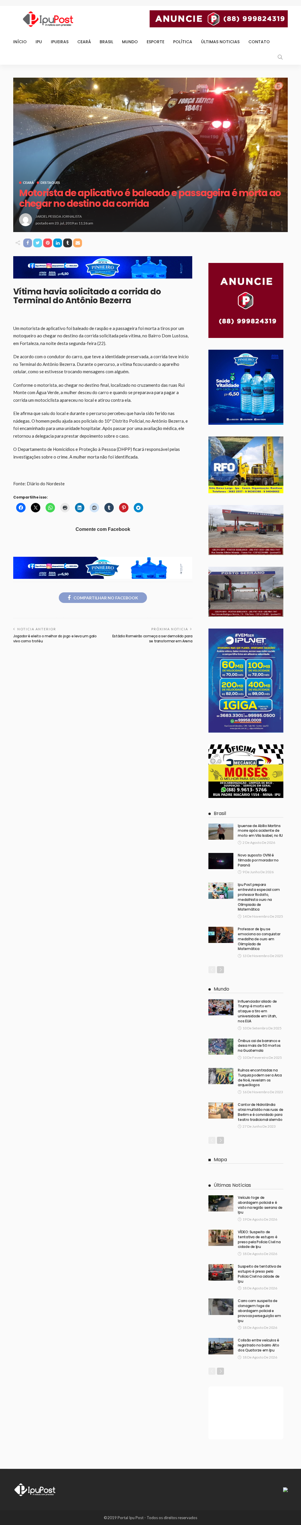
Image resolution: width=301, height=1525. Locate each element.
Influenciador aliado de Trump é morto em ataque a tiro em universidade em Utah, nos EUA (257, 1011)
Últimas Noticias (220, 42)
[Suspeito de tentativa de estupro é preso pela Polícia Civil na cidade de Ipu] (220, 1272)
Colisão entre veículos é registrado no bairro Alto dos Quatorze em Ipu (258, 1345)
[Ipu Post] (35, 1489)
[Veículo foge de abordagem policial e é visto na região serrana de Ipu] (220, 1203)
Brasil (106, 42)
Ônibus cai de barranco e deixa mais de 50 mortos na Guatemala (259, 1045)
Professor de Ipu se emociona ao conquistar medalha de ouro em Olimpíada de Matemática (259, 938)
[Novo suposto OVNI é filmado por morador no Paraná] (220, 861)
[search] (280, 57)
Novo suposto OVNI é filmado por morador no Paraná (258, 860)
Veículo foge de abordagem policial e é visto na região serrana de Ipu (260, 1205)
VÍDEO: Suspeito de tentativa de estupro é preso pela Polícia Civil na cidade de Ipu (259, 1239)
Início (20, 42)
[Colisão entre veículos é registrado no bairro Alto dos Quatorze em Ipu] (220, 1346)
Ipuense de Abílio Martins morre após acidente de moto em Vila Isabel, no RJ (260, 830)
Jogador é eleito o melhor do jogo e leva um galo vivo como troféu (55, 639)
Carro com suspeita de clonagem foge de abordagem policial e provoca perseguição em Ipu (259, 1310)
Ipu (39, 42)
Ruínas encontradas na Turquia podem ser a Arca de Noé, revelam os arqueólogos (260, 1077)
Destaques (50, 182)
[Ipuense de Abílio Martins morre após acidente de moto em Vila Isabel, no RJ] (220, 832)
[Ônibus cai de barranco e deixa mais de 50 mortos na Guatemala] (220, 1047)
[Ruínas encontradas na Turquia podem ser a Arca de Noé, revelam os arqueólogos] (220, 1076)
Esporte (155, 42)
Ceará (84, 42)
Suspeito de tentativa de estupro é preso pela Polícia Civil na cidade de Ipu (259, 1274)
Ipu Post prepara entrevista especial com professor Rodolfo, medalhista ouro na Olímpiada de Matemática (259, 897)
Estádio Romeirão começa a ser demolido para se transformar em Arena (152, 639)
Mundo (130, 42)
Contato (259, 42)
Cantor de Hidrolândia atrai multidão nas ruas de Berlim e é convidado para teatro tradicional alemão (260, 1112)
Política (182, 42)
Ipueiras (59, 42)
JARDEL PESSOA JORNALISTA (59, 216)
